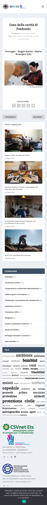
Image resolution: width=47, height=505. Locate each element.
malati (7, 382)
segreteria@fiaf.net (23, 481)
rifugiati (31, 408)
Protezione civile (11, 312)
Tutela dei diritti (11, 329)
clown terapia (30, 368)
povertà (7, 392)
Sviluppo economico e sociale (17, 335)
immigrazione (8, 378)
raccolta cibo (27, 36)
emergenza (24, 375)
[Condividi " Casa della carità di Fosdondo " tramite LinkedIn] (28, 105)
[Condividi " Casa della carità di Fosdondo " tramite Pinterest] (23, 105)
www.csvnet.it (8, 452)
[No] (43, 496)
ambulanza (39, 355)
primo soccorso (32, 392)
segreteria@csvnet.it (24, 452)
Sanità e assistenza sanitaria (17, 324)
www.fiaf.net (7, 481)
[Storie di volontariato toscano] (23, 240)
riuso (19, 36)
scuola (24, 411)
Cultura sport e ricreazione (16, 294)
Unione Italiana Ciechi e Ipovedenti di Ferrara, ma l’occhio (21, 188)
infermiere (20, 378)
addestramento (8, 356)
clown (18, 368)
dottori (15, 375)
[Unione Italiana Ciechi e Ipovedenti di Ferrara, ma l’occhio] (23, 172)
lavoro (42, 378)
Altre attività (10, 341)
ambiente (24, 355)
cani (32, 365)
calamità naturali (20, 366)
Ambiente (9, 277)
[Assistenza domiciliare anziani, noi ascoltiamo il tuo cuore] (23, 206)
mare (16, 383)
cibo (11, 369)
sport (33, 411)
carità (36, 36)
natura (38, 382)
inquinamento (31, 378)
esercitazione (34, 375)
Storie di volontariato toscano (18, 255)
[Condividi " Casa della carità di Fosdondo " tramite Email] (33, 105)
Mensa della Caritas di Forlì (17, 155)
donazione (6, 375)
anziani (15, 360)
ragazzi (40, 405)
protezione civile (18, 401)
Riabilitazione (9, 408)
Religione (9, 318)
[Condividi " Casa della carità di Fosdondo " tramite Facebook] (13, 105)
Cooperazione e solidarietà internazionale (22, 288)
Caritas (5, 369)
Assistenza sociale (27, 33)
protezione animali (23, 396)
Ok (24, 501)
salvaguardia (11, 411)
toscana (23, 415)
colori (14, 36)
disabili (24, 372)
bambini (30, 360)
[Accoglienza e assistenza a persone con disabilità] (23, 85)
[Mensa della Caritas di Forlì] (23, 141)
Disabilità (38, 372)
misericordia (25, 383)
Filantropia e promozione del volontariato (22, 300)
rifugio (42, 408)
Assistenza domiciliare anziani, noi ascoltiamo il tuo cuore (20, 222)
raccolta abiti (23, 39)
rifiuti (22, 408)
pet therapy (39, 389)
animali (5, 361)
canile (41, 365)
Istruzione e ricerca (12, 306)
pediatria (26, 389)
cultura (14, 372)
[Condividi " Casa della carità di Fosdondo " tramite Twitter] (18, 105)
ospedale (10, 388)
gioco (42, 375)
